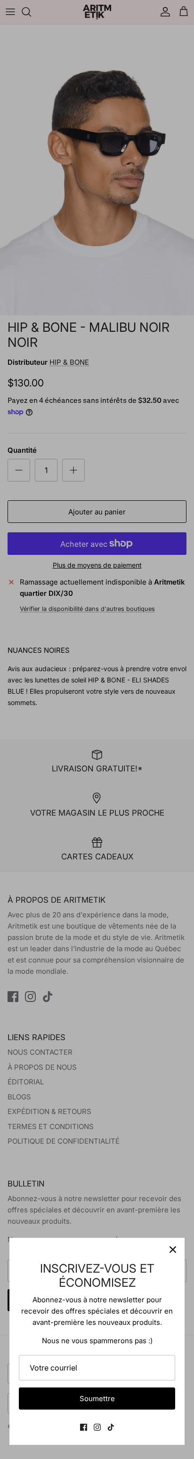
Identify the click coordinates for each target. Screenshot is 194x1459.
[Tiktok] (110, 1427)
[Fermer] (172, 1249)
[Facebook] (83, 1427)
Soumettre (97, 1398)
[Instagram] (97, 1427)
